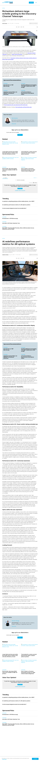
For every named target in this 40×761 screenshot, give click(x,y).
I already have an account (20, 190)
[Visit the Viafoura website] (35, 182)
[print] (37, 26)
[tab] (5, 178)
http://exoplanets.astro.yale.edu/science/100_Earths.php (15, 104)
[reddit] (21, 26)
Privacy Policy (4, 759)
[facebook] (16, 26)
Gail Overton (4, 23)
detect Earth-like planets (17, 54)
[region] (20, 180)
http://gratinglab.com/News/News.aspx (23, 107)
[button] (3, 2)
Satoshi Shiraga (5, 254)
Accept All (35, 758)
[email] (23, 26)
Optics (3, 8)
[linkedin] (18, 26)
